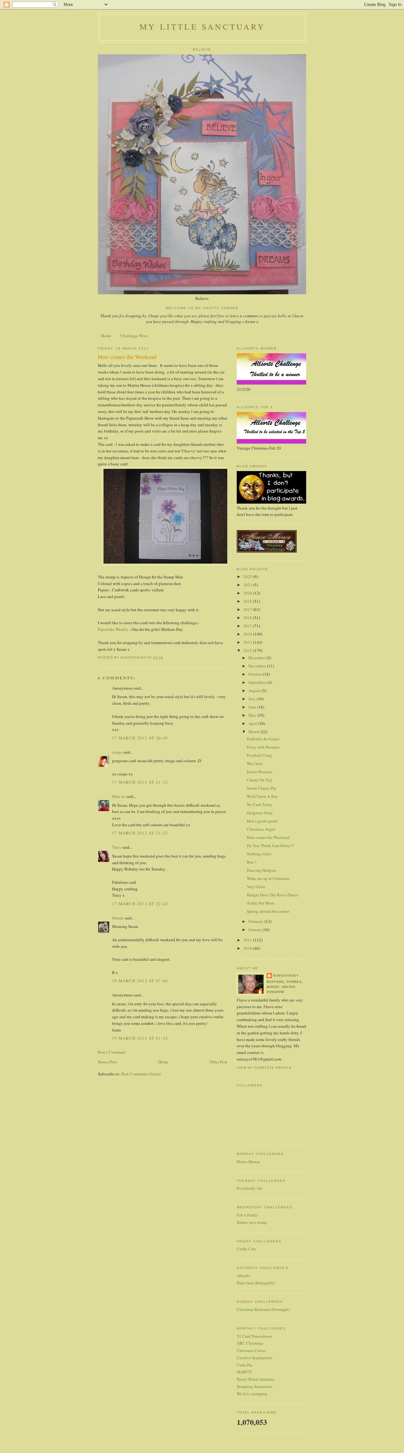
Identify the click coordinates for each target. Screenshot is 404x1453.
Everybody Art (249, 1188)
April (253, 723)
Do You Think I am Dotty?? (270, 845)
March (254, 731)
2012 (248, 650)
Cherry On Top (259, 780)
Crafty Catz (246, 1249)
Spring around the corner (268, 911)
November (257, 666)
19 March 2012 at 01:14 (140, 1038)
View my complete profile (264, 1067)
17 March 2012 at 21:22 (140, 833)
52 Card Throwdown (254, 1336)
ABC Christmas (250, 1343)
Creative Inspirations (254, 1357)
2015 (248, 626)
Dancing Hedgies (261, 870)
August (255, 690)
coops (117, 752)
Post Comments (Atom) (141, 1074)
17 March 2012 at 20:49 (140, 738)
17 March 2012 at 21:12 (140, 782)
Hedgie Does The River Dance (272, 895)
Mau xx (118, 796)
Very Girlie (256, 886)
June (252, 707)
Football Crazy (259, 755)
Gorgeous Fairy (260, 813)
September (257, 682)
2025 (248, 576)
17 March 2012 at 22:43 (140, 903)
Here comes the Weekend (268, 837)
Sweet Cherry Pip (261, 788)
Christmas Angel (261, 829)
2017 (248, 609)
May (252, 715)
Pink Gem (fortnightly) (256, 1283)
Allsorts (243, 1275)
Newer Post (107, 1062)
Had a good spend (262, 821)
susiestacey (286, 975)
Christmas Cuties (251, 1350)
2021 (248, 585)
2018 (248, 601)
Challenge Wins (134, 335)
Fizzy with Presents (263, 747)
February (256, 921)
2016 (248, 617)
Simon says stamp (252, 1222)
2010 (248, 948)
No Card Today (260, 804)
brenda (118, 918)
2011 (248, 940)
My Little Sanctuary (202, 26)
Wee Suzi (255, 763)
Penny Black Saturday (256, 1379)
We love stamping (252, 1393)
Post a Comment (112, 1052)
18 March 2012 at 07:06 (140, 981)
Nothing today (259, 854)
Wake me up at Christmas (268, 878)
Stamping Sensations (254, 1386)
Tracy (117, 847)
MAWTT (244, 1372)
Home (106, 335)
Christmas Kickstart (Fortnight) (263, 1309)
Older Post (218, 1062)
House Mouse (248, 1161)
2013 (248, 642)
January (255, 929)
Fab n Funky (247, 1215)
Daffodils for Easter (263, 739)
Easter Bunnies (259, 771)
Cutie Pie (244, 1365)
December (257, 658)
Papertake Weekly (113, 629)
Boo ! (251, 862)
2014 (248, 634)
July (252, 699)
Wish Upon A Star (262, 796)
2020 (248, 593)
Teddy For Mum (260, 903)
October (255, 674)
